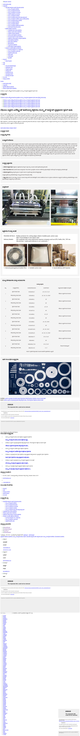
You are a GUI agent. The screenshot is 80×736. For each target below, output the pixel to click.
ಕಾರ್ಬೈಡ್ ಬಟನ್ (40, 536)
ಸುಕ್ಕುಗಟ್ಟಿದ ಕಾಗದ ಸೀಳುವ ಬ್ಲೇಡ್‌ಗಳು (15, 30)
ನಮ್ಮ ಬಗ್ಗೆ (4, 59)
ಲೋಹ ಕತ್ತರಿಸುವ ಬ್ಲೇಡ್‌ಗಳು (13, 39)
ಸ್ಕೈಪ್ (7, 530)
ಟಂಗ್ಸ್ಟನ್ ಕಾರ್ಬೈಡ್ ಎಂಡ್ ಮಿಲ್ (14, 51)
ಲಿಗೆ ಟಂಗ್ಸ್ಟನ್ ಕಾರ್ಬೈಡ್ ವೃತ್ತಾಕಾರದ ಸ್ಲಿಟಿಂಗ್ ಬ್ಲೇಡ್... (17, 463)
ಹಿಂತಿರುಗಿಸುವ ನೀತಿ (9, 72)
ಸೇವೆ (4, 64)
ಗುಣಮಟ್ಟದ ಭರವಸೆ (9, 73)
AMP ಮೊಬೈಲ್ (31, 534)
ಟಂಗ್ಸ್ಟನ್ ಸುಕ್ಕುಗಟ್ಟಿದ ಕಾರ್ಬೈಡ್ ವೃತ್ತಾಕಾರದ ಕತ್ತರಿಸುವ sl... (18, 468)
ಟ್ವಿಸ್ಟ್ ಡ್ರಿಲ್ (10, 57)
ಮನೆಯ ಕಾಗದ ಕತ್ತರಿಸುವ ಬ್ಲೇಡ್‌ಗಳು (14, 35)
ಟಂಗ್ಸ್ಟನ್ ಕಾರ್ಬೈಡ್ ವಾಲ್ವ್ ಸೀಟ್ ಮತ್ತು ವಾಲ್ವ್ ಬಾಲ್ (17, 17)
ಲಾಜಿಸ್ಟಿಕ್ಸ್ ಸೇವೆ (8, 70)
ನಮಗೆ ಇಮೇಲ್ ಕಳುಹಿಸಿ (5, 127)
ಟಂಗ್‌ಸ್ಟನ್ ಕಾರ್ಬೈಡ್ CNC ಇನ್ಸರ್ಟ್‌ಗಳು (15, 49)
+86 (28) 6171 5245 (7, 549)
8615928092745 (6, 571)
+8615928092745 (6, 482)
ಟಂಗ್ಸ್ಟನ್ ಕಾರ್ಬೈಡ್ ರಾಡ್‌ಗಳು (13, 22)
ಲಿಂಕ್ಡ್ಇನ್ (10, 529)
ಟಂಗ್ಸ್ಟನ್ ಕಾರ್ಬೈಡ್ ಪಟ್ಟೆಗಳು (13, 23)
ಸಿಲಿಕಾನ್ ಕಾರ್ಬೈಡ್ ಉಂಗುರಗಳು (14, 13)
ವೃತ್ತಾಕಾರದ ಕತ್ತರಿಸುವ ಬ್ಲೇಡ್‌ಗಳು (6, 536)
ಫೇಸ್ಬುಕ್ (8, 527)
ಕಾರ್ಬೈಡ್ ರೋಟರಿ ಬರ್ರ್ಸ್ (12, 52)
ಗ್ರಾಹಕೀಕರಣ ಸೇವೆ (9, 67)
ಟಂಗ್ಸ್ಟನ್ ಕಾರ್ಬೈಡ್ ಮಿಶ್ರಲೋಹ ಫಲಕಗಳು (16, 25)
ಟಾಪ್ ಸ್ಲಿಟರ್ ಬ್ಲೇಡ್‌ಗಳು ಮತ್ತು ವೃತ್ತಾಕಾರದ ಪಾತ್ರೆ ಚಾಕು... (18, 457)
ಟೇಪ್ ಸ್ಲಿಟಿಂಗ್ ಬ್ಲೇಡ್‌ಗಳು (12, 41)
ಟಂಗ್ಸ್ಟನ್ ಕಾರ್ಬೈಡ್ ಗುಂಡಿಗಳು (14, 15)
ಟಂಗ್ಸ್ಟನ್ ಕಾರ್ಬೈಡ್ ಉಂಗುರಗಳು (14, 12)
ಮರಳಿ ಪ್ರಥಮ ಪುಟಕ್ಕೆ (7, 4)
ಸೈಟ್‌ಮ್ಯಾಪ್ (25, 534)
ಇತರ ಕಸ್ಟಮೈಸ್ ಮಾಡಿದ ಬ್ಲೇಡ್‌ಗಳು (14, 46)
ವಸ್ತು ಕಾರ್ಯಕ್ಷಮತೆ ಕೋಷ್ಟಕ (11, 65)
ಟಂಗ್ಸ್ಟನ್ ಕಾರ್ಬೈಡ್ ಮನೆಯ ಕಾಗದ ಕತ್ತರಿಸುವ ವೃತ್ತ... (17, 439)
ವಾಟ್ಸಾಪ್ (11, 127)
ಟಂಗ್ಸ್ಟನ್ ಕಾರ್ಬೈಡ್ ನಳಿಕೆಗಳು (13, 9)
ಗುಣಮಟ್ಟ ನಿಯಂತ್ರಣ (10, 75)
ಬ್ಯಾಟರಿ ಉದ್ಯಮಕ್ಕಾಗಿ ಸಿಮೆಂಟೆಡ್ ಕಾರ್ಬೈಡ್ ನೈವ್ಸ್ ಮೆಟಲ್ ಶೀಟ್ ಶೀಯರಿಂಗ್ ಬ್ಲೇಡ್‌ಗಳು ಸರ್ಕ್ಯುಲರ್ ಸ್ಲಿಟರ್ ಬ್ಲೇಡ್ (25, 398)
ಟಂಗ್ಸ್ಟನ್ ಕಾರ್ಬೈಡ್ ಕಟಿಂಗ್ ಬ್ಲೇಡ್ (19, 536)
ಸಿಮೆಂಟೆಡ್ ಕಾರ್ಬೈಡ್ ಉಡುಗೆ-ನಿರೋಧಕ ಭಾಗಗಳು (15, 7)
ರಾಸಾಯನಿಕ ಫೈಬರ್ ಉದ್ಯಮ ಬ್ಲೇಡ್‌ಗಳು (15, 36)
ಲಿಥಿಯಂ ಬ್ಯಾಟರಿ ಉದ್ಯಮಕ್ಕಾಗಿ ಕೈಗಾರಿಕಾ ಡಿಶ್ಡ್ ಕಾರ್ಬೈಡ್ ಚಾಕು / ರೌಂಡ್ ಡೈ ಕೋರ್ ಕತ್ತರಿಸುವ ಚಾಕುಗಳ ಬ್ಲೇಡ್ (23, 400)
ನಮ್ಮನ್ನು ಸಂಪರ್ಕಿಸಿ (6, 78)
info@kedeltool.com (7, 478)
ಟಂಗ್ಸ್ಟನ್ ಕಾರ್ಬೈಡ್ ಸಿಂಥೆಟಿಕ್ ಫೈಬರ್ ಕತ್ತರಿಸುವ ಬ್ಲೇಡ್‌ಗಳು (18, 451)
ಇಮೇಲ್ (14, 127)
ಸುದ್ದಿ (4, 62)
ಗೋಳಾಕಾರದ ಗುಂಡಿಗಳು (59, 536)
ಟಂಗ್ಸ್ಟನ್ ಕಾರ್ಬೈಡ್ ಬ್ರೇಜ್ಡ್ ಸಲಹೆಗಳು (15, 20)
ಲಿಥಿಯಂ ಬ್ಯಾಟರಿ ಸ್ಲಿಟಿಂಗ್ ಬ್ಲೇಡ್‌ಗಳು (15, 31)
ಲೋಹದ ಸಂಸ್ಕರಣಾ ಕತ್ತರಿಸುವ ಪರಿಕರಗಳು (13, 47)
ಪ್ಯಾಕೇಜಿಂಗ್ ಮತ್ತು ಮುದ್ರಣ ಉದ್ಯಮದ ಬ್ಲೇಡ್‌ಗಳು (17, 38)
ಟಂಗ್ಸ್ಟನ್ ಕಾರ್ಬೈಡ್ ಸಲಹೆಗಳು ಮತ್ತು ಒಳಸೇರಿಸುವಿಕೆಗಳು (18, 18)
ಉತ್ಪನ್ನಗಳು (5, 5)
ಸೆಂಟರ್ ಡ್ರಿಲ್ (10, 56)
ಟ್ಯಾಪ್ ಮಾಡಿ (10, 54)
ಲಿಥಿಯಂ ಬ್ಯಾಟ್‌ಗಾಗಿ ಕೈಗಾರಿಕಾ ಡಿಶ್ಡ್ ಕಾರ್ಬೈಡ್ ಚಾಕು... (17, 445)
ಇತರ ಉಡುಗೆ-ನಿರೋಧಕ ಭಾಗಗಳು (14, 26)
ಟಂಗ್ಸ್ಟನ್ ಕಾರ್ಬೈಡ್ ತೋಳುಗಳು (14, 10)
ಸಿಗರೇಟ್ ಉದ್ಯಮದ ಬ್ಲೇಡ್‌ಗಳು (13, 33)
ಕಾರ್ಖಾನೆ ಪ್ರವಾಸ (9, 60)
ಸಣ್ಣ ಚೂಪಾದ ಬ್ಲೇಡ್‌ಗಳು (12, 44)
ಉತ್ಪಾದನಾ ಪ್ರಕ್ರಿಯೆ (9, 69)
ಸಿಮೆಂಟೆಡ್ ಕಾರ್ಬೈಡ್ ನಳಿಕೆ (31, 536)
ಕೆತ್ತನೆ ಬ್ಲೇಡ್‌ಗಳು (11, 43)
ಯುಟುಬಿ (9, 532)
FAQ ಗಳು (5, 77)
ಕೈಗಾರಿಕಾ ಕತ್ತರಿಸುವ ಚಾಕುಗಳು (11, 28)
